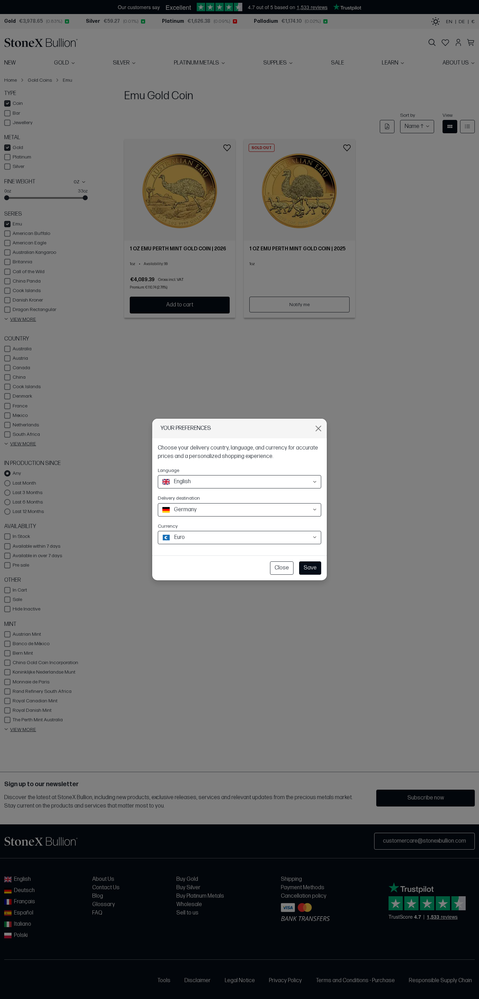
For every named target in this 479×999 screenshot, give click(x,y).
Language (168, 470)
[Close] (318, 428)
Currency (168, 526)
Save (310, 568)
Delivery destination (179, 498)
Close (282, 568)
